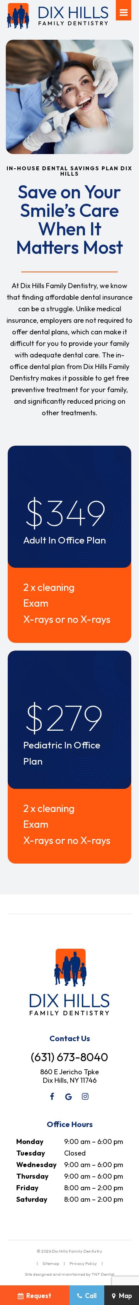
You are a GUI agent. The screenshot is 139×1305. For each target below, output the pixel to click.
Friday (27, 1187)
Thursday (32, 1176)
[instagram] (85, 1096)
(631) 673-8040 (69, 1057)
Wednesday (36, 1164)
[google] (68, 1096)
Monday (30, 1141)
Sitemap (50, 1263)
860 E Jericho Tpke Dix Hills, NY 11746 (69, 1076)
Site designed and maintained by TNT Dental (69, 1274)
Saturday (31, 1199)
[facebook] (52, 1096)
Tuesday (30, 1153)
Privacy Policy (83, 1263)
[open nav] (123, 10)
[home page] (57, 16)
